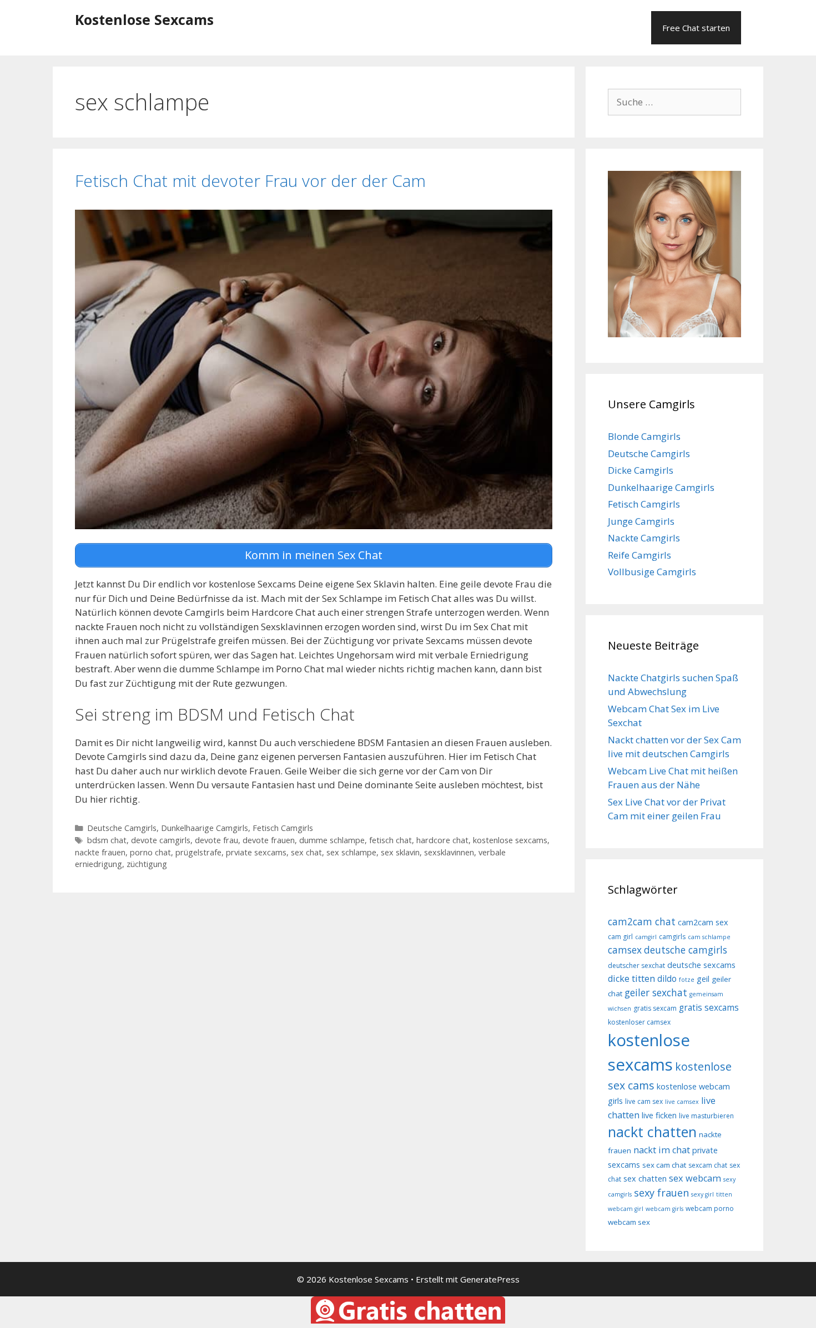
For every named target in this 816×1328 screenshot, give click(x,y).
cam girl (620, 936)
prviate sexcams (256, 852)
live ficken (659, 1115)
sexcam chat (707, 1165)
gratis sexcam (655, 1008)
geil (703, 979)
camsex (625, 949)
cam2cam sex (703, 922)
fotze (686, 980)
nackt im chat (661, 1150)
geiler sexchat (655, 992)
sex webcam (695, 1178)
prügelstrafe (198, 852)
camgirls (672, 936)
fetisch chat (390, 840)
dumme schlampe (332, 840)
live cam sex (644, 1101)
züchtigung (147, 864)
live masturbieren (706, 1116)
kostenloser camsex (639, 1022)
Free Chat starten (696, 27)
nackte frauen (100, 852)
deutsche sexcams (701, 965)
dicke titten (631, 978)
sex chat (306, 852)
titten (724, 1194)
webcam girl (625, 1209)
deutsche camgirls (685, 949)
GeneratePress (490, 1279)
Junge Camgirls (641, 521)
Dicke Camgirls (640, 470)
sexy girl (702, 1194)
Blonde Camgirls (644, 436)
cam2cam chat (642, 921)
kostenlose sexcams (510, 840)
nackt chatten (652, 1131)
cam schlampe (709, 937)
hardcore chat (442, 840)
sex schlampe (351, 852)
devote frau (216, 840)
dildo (667, 978)
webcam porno (710, 1208)
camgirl (646, 937)
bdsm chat (107, 840)
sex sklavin (400, 852)
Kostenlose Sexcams (144, 19)
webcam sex (629, 1222)
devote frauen (269, 840)
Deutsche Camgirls (122, 828)
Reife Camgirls (639, 555)
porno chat (150, 852)
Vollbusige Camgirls (652, 571)
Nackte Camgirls (644, 537)
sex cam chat (664, 1165)
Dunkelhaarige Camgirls (204, 828)
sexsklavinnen (449, 852)
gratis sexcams (709, 1007)
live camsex (682, 1102)
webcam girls (664, 1209)
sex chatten (645, 1178)
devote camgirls (160, 840)
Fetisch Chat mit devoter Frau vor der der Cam (250, 180)
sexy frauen (661, 1192)
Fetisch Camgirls (283, 828)
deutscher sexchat (636, 965)
